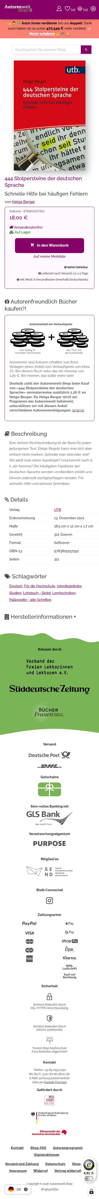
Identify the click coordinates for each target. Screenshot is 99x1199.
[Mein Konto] (60, 9)
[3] (82, 410)
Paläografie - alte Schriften (30, 600)
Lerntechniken (64, 593)
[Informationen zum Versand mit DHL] (49, 768)
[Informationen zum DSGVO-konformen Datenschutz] (49, 1020)
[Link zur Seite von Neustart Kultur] (49, 1105)
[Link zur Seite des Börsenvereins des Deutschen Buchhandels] (49, 1134)
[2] (78, 410)
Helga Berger (23, 202)
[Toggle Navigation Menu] (94, 9)
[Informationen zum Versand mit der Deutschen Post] (49, 757)
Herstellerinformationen (43, 616)
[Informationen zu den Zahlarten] (29, 925)
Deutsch (16, 586)
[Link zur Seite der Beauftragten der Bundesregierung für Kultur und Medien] (49, 1127)
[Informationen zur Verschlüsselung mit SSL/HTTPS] (49, 998)
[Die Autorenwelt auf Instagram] (49, 902)
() (73, 10)
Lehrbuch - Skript (37, 593)
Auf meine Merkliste (50, 256)
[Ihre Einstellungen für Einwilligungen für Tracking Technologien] (91, 1191)
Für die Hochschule (39, 586)
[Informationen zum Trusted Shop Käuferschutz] (49, 1042)
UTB (57, 510)
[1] (74, 410)
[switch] (89, 1178)
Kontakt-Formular (55, 1082)
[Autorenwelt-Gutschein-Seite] (49, 795)
